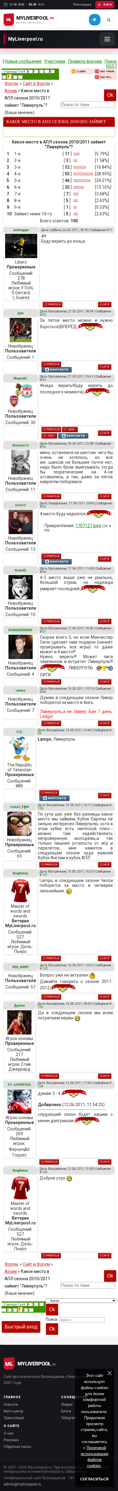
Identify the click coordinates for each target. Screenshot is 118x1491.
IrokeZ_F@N (19, 807)
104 (40, 1086)
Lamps (20, 690)
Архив (11, 90)
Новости (11, 1404)
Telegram (69, 1418)
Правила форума (85, 61)
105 (45, 1172)
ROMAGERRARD (20, 630)
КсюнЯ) (20, 570)
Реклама (11, 1440)
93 (44, 380)
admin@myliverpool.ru (22, 1484)
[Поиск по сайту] (108, 19)
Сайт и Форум (36, 83)
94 (44, 447)
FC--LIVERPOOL (19, 1084)
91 (110, 230)
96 (44, 572)
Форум (67, 1404)
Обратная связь (17, 1447)
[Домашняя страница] (70, 429)
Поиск (110, 61)
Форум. (12, 83)
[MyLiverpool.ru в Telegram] (94, 19)
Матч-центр (13, 1411)
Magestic (20, 378)
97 (44, 631)
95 (44, 506)
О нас (9, 1433)
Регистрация (82, 4)
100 (40, 808)
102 (45, 968)
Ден (20, 313)
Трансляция (14, 1418)
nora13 (20, 505)
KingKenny (20, 873)
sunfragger (21, 230)
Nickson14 (20, 445)
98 (44, 692)
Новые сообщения (23, 61)
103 (40, 1007)
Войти (107, 4)
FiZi (19, 732)
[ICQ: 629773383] (49, 436)
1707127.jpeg (88, 525)
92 (44, 314)
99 (39, 733)
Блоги (66, 1411)
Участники (54, 61)
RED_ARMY (20, 967)
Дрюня (19, 1005)
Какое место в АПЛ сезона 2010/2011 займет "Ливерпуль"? (27, 98)
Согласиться (94, 1479)
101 (45, 875)
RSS (110, 66)
